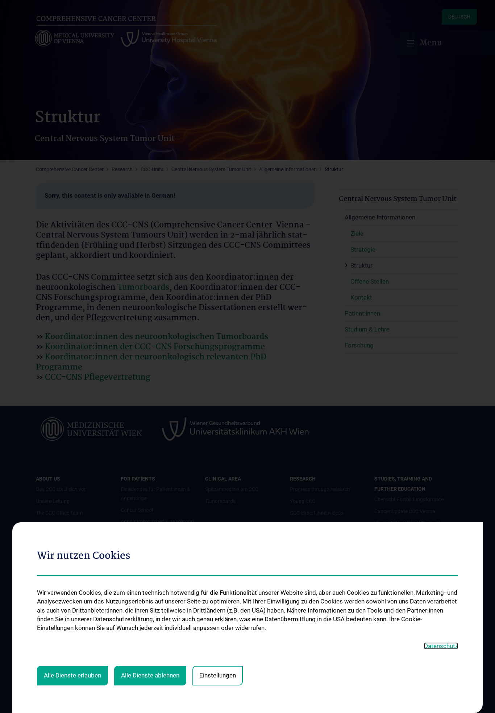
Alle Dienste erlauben (72, 675)
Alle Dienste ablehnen (150, 675)
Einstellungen (217, 675)
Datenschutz (441, 646)
